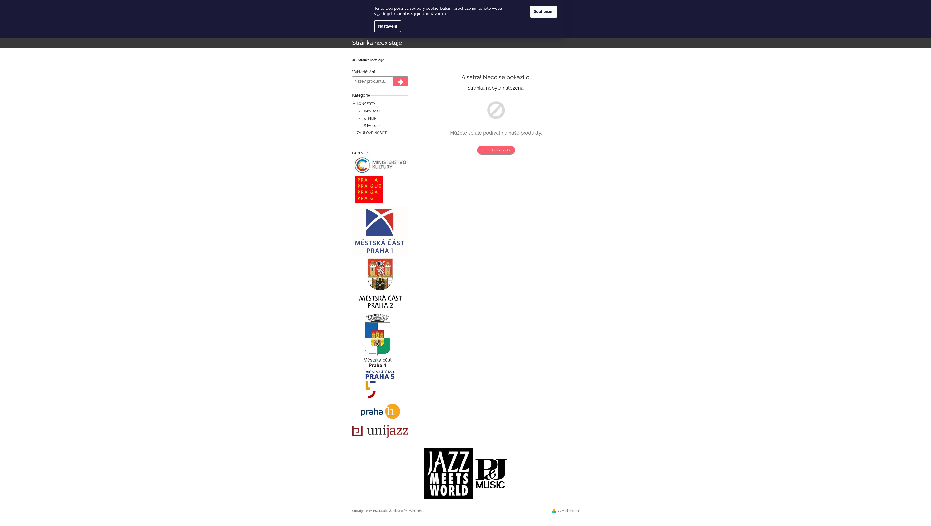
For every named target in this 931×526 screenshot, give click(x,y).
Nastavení (387, 26)
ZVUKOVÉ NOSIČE (372, 133)
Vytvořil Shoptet (568, 511)
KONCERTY (366, 104)
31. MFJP (369, 118)
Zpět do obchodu (496, 150)
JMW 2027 (371, 126)
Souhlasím (543, 11)
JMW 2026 (371, 111)
